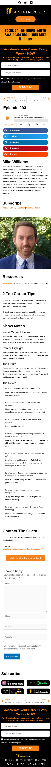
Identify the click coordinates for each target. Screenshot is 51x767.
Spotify (13, 208)
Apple (5, 208)
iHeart (37, 208)
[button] (25, 130)
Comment (9, 583)
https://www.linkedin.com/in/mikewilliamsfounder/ (23, 549)
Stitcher (21, 208)
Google (29, 208)
